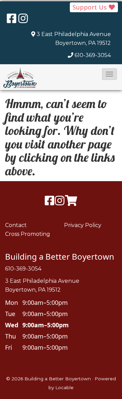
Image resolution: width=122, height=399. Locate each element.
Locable (64, 387)
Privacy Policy (82, 225)
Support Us (91, 7)
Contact (16, 225)
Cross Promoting (27, 234)
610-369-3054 (93, 55)
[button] (109, 74)
